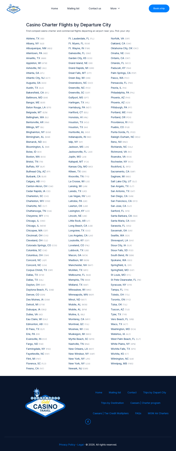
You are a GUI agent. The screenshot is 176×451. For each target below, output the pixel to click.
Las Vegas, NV (79, 196)
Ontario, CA (120, 58)
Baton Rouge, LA (38, 107)
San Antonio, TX (123, 191)
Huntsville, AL (79, 132)
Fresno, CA (35, 368)
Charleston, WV (38, 201)
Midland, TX (78, 284)
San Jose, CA (121, 206)
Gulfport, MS (78, 97)
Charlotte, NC (36, 206)
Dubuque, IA (36, 309)
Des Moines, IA (38, 299)
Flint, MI (33, 358)
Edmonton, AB (37, 324)
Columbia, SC (36, 250)
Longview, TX (79, 230)
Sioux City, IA (121, 245)
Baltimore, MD (37, 97)
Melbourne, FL (79, 274)
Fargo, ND (34, 343)
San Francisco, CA (124, 201)
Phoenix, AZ (120, 97)
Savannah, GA (121, 230)
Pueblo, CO (120, 127)
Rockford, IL (121, 166)
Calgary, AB (35, 181)
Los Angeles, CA (80, 235)
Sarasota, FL (121, 225)
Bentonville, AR (37, 122)
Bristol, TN (34, 161)
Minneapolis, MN (81, 294)
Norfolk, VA (120, 38)
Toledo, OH (120, 294)
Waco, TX (119, 324)
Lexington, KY (79, 210)
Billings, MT (35, 127)
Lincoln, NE (77, 215)
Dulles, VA (34, 314)
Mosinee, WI (78, 329)
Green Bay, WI (79, 77)
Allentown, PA (37, 53)
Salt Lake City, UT (124, 181)
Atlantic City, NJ (38, 77)
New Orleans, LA (81, 348)
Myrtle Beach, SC (81, 338)
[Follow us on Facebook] (88, 421)
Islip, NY (75, 141)
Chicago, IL (35, 220)
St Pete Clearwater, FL (126, 279)
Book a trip (159, 8)
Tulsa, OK (119, 304)
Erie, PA (33, 334)
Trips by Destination (112, 402)
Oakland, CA (121, 43)
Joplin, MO (77, 156)
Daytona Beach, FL (40, 289)
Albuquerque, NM (39, 48)
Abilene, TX (35, 38)
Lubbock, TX (78, 250)
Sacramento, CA (123, 171)
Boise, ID (34, 151)
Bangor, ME (35, 102)
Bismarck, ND (36, 141)
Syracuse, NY (121, 284)
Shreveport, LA (122, 240)
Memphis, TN (79, 279)
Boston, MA (36, 156)
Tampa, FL (120, 289)
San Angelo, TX (122, 186)
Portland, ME (121, 112)
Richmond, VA (121, 151)
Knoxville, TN (78, 176)
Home (54, 8)
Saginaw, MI (121, 176)
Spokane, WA (121, 260)
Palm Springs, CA (123, 73)
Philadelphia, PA (123, 92)
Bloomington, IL (37, 146)
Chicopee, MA (37, 230)
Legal (80, 444)
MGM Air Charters (158, 413)
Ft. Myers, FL (79, 43)
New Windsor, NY (81, 353)
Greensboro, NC (80, 82)
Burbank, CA (36, 176)
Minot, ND (77, 299)
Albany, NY (35, 43)
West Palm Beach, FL (126, 338)
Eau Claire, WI (37, 319)
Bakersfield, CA (37, 92)
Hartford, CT (78, 112)
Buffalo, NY (35, 166)
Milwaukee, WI (79, 289)
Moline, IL (76, 314)
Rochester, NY (122, 161)
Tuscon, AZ (120, 309)
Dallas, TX (35, 274)
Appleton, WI (36, 63)
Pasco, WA (120, 77)
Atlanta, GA (35, 73)
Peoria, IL (119, 87)
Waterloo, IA (121, 334)
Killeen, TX (77, 171)
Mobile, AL (77, 304)
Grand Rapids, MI (81, 68)
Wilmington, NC (122, 358)
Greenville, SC (79, 92)
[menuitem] (55, 8)
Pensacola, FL (122, 82)
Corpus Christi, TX (39, 270)
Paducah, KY (121, 68)
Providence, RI (122, 122)
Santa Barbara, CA (124, 215)
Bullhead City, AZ (38, 171)
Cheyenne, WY (37, 215)
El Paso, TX (35, 329)
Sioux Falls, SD (122, 250)
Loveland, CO (79, 245)
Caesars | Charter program (145, 402)
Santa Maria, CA (123, 220)
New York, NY (79, 358)
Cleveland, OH (37, 240)
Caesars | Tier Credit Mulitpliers (111, 413)
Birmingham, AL (38, 136)
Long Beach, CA (80, 225)
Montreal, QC (78, 324)
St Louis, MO (121, 274)
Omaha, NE (120, 53)
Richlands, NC (122, 146)
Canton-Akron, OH (39, 186)
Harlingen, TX (79, 102)
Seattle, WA (120, 235)
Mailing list (73, 8)
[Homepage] (13, 8)
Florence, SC (36, 363)
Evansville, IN (36, 338)
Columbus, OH (37, 255)
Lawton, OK (78, 206)
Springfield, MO (122, 270)
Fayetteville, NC (38, 353)
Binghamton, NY (38, 132)
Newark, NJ (78, 368)
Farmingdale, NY (38, 348)
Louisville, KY (78, 240)
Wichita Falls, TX (123, 348)
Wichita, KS (120, 353)
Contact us (95, 8)
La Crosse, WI (79, 181)
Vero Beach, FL (122, 319)
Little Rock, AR (79, 220)
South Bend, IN (122, 255)
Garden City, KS (80, 58)
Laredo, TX (77, 191)
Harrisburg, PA (79, 107)
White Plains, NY (123, 343)
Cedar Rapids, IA (38, 191)
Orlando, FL (121, 63)
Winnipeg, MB (122, 363)
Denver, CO (35, 294)
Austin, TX (35, 87)
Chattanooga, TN (39, 210)
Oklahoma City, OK (124, 48)
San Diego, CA (122, 196)
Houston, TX (78, 122)
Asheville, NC (36, 68)
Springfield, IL (121, 265)
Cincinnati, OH (37, 235)
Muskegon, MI (79, 334)
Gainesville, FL (79, 53)
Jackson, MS (78, 146)
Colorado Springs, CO (41, 245)
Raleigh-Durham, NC (125, 136)
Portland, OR (121, 117)
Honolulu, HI (78, 117)
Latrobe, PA (77, 201)
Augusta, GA (36, 82)
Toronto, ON (121, 299)
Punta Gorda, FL (123, 132)
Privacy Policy (67, 444)
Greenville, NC (79, 87)
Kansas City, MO (80, 166)
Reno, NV (119, 141)
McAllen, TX (78, 270)
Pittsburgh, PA (121, 107)
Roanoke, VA (121, 156)
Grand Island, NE (80, 63)
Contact (132, 392)
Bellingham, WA (37, 117)
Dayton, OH (35, 284)
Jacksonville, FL (80, 151)
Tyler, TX (119, 314)
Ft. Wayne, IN (79, 48)
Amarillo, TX (36, 58)
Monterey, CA (79, 319)
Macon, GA (78, 255)
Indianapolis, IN (79, 136)
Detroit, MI (35, 304)
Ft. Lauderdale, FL (81, 38)
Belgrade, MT (36, 112)
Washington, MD (123, 329)
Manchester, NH (80, 265)
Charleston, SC (37, 196)
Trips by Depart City (154, 392)
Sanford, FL (120, 210)
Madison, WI (78, 260)
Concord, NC (36, 260)
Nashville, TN (79, 343)
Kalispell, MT (78, 161)
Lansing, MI (77, 186)
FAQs (138, 413)
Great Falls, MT (80, 73)
